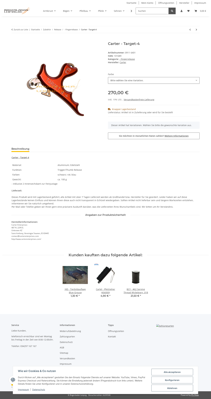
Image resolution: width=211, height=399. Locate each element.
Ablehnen (172, 388)
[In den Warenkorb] (13, 40)
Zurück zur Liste (21, 29)
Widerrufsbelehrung (70, 331)
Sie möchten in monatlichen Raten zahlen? (154, 135)
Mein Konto (147, 2)
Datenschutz (38, 389)
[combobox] (154, 80)
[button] (181, 11)
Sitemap (64, 352)
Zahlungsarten (67, 336)
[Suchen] (172, 11)
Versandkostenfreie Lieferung (139, 99)
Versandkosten (67, 358)
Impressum (23, 389)
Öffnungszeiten (166, 2)
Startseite (131, 2)
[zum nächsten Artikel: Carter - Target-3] (196, 29)
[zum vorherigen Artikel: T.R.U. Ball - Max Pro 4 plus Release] (190, 29)
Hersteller (184, 2)
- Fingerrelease (127, 59)
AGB (62, 347)
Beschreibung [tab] (20, 148)
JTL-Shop (195, 395)
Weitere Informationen (177, 135)
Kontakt (112, 336)
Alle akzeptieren (172, 372)
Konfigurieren (172, 380)
